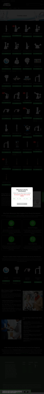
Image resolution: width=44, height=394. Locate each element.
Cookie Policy (18, 392)
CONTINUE (22, 203)
